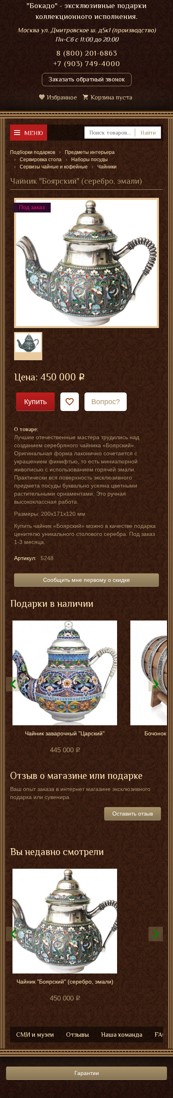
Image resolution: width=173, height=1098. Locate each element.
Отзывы (77, 1034)
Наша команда (121, 1034)
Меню (33, 132)
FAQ (160, 1034)
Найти (148, 132)
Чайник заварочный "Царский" (65, 733)
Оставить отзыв (132, 813)
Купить (35, 402)
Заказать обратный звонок (86, 79)
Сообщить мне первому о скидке (86, 580)
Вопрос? (105, 402)
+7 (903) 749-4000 (86, 64)
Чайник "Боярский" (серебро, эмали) (64, 981)
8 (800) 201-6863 (86, 53)
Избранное (62, 97)
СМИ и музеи (35, 1034)
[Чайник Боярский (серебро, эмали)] (86, 262)
